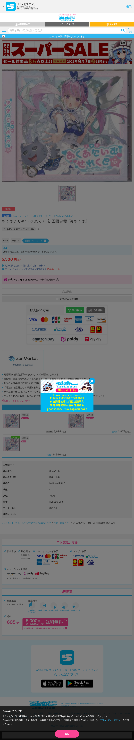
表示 (129, 6)
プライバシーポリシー (111, 720)
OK (67, 734)
